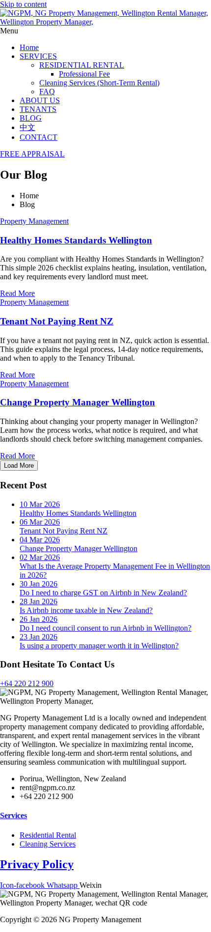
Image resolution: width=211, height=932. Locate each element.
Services (13, 815)
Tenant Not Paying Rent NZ (56, 321)
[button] (105, 31)
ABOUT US (40, 100)
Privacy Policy (37, 864)
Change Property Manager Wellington (77, 402)
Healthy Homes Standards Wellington (76, 240)
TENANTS (38, 109)
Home (29, 47)
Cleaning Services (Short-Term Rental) (99, 83)
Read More (17, 293)
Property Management (34, 221)
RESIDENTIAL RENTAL (81, 65)
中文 (27, 127)
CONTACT (38, 137)
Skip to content (23, 4)
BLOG (31, 118)
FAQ (47, 91)
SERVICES (38, 56)
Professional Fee (84, 74)
